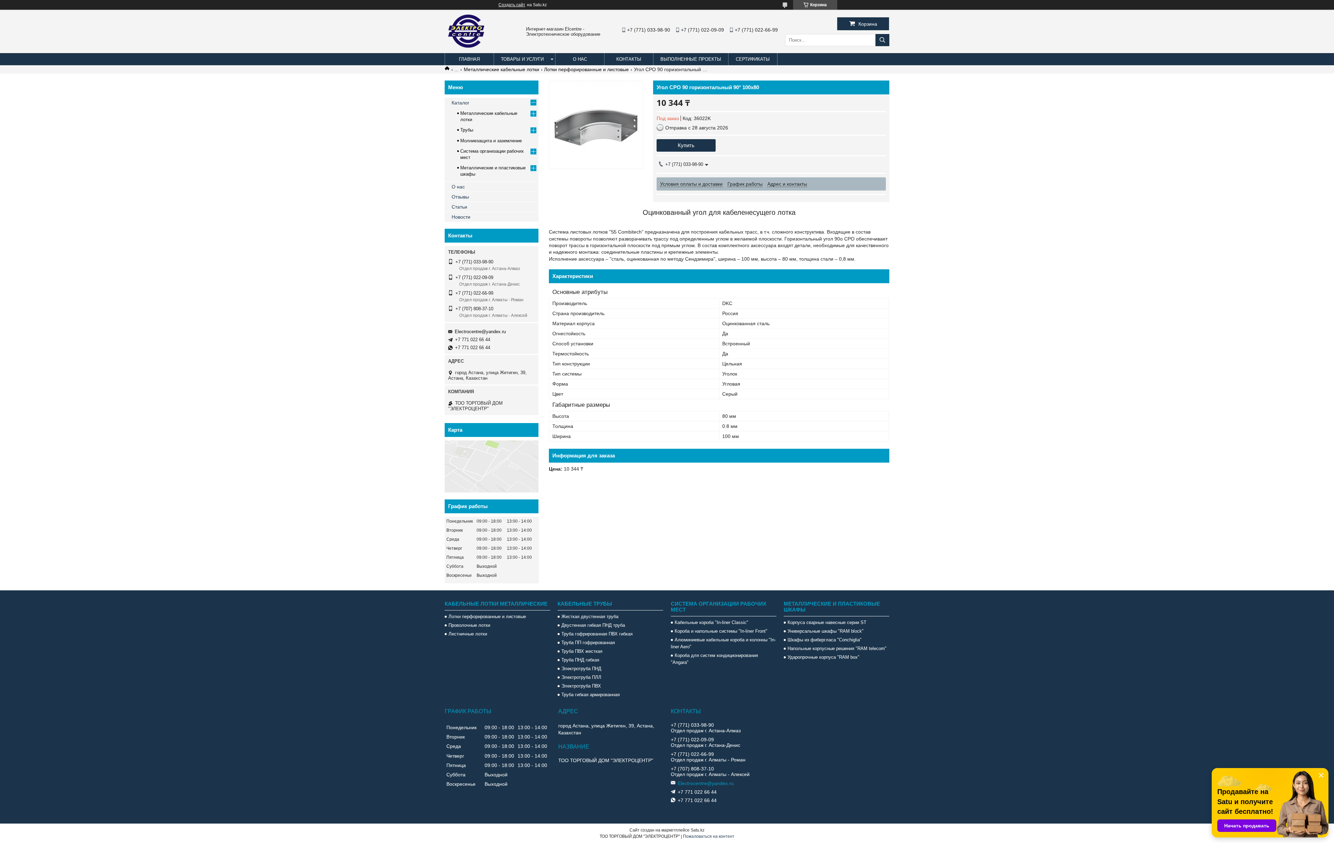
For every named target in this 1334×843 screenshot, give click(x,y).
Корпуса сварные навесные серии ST (827, 622)
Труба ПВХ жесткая (581, 651)
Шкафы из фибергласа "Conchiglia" (825, 639)
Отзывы (460, 197)
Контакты (628, 59)
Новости (461, 217)
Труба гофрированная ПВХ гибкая (597, 634)
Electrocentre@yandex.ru (480, 331)
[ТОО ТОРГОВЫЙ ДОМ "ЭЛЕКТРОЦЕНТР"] (467, 50)
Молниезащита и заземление (491, 140)
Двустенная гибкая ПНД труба (593, 625)
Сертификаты (753, 59)
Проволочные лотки (469, 625)
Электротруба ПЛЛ (581, 677)
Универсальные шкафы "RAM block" (826, 631)
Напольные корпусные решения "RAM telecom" (837, 648)
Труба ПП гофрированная (588, 642)
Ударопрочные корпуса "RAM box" (823, 657)
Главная (469, 59)
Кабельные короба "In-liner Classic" (711, 622)
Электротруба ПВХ (581, 686)
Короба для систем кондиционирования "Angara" (714, 659)
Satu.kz (698, 830)
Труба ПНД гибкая (580, 660)
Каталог (460, 103)
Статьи (459, 207)
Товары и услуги (522, 59)
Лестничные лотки (467, 634)
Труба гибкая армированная (590, 694)
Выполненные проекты (690, 59)
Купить (686, 145)
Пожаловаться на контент (708, 836)
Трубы (466, 130)
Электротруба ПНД (581, 668)
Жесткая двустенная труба (589, 616)
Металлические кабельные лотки (501, 69)
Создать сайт (512, 4)
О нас (580, 59)
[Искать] (882, 40)
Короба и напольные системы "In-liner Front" (721, 631)
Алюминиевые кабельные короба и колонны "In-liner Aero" (723, 643)
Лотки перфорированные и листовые (586, 69)
